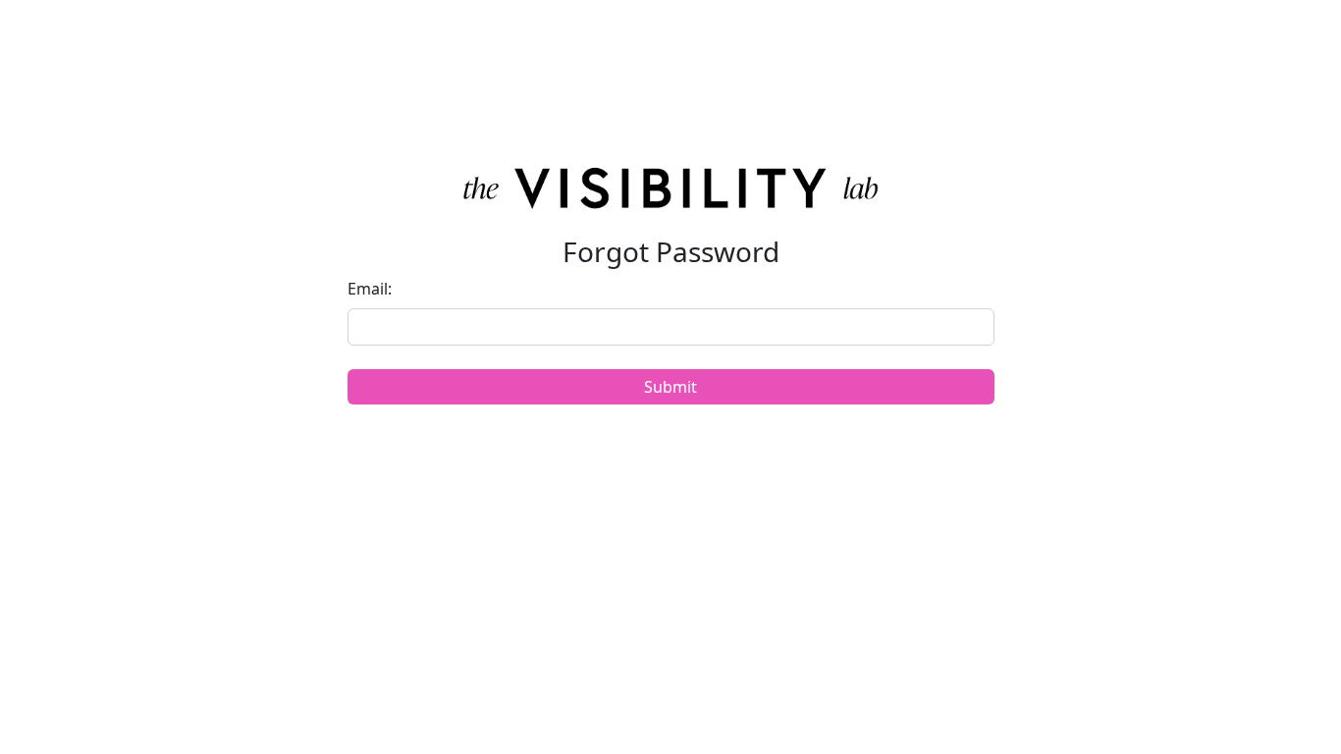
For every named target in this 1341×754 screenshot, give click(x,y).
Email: (370, 288)
